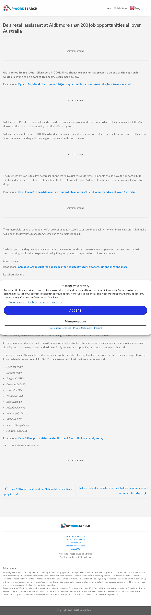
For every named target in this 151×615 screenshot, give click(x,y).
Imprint (98, 327)
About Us (75, 549)
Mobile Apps (120, 8)
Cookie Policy (75, 542)
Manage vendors (17, 302)
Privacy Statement (82, 327)
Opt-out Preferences (75, 545)
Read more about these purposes (45, 302)
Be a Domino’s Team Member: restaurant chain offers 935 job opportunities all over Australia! (77, 192)
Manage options (75, 321)
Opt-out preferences (60, 327)
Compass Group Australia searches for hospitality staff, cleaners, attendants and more (73, 266)
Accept (75, 310)
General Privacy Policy (75, 539)
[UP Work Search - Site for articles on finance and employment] (20, 8)
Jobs (108, 8)
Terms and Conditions (75, 536)
